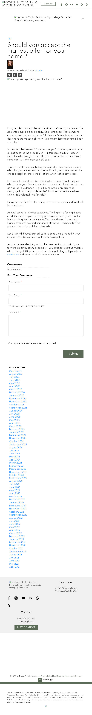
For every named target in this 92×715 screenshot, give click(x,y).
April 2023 (14, 493)
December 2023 (17, 469)
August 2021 (15, 555)
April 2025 (14, 423)
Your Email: (15, 295)
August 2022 (16, 518)
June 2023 (14, 487)
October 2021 (16, 549)
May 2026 (14, 383)
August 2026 (16, 374)
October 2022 (16, 512)
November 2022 (17, 509)
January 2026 (16, 396)
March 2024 (15, 463)
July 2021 (14, 558)
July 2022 (14, 521)
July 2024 (14, 451)
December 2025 (17, 399)
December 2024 (17, 435)
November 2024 (17, 438)
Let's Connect (26, 627)
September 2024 (18, 445)
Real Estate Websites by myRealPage (68, 676)
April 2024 (14, 460)
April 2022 (14, 530)
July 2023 (14, 484)
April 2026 (14, 386)
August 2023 (16, 481)
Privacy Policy (46, 676)
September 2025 (18, 408)
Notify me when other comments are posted (33, 343)
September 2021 (17, 552)
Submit (73, 354)
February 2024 (17, 466)
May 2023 (14, 490)
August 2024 (16, 448)
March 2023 (15, 497)
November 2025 (17, 402)
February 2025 (17, 429)
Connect (48, 4)
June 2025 (14, 417)
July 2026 (14, 377)
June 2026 (14, 380)
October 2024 (16, 441)
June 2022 (14, 524)
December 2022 (17, 506)
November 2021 (17, 545)
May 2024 (14, 457)
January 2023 (16, 503)
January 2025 (16, 432)
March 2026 (15, 389)
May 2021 (14, 564)
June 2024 (14, 454)
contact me (13, 255)
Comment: (14, 312)
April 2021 (14, 567)
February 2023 (17, 500)
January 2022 (16, 539)
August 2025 (16, 411)
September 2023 (18, 478)
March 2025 (15, 426)
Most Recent (15, 371)
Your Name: (15, 282)
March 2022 (15, 533)
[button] (61, 4)
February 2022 (17, 536)
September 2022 (18, 515)
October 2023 (16, 475)
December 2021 (17, 542)
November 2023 (17, 472)
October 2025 (16, 405)
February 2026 (17, 393)
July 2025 (14, 414)
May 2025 (14, 420)
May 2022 (14, 527)
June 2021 (14, 561)
